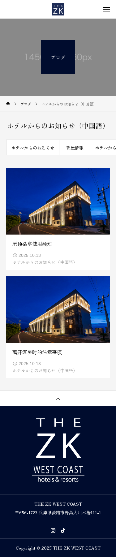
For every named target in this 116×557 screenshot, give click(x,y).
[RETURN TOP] (58, 398)
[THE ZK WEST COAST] (58, 9)
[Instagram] (53, 530)
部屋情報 (75, 148)
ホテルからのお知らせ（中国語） (44, 262)
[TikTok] (63, 530)
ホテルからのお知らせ (32, 148)
